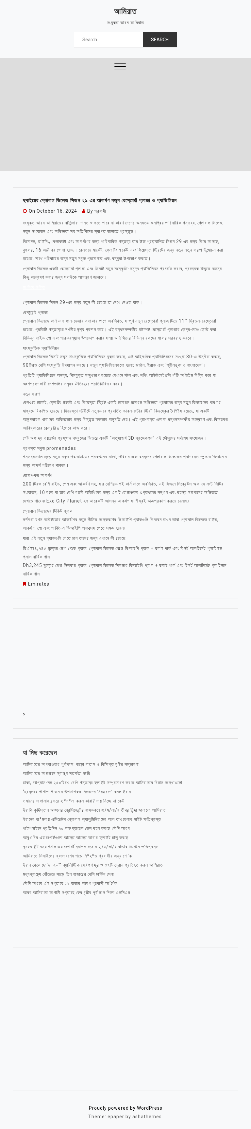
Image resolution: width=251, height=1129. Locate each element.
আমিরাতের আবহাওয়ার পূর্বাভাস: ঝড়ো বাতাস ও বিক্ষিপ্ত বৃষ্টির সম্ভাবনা (81, 764)
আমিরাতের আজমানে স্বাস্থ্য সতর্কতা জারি (56, 773)
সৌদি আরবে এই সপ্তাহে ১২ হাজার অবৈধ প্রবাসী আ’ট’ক (70, 883)
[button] (120, 67)
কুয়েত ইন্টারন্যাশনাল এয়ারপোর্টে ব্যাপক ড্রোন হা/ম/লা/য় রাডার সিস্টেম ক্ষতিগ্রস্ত (91, 846)
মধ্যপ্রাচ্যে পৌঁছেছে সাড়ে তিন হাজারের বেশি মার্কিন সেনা (68, 874)
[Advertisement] (125, 122)
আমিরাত (125, 11)
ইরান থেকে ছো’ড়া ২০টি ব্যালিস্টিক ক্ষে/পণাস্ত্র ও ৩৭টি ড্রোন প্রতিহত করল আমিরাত (93, 865)
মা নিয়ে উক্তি (34, 287)
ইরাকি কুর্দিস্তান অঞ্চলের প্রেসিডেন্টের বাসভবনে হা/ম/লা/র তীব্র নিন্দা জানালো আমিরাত (94, 810)
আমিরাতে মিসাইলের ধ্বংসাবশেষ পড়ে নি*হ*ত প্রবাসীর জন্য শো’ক (77, 855)
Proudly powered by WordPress (125, 1108)
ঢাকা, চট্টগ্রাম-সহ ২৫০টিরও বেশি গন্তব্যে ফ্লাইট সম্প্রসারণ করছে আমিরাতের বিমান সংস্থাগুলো (102, 782)
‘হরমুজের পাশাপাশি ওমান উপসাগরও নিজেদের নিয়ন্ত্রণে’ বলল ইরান (77, 791)
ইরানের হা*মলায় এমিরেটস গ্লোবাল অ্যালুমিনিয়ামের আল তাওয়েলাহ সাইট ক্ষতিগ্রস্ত (92, 819)
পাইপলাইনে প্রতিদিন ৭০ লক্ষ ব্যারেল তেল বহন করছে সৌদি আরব (76, 828)
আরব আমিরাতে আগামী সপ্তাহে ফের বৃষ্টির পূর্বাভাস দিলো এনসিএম (76, 892)
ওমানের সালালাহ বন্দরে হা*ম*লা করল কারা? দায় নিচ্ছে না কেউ (74, 800)
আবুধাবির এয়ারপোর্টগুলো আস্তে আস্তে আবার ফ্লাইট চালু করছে (75, 837)
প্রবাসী (100, 211)
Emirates (38, 584)
